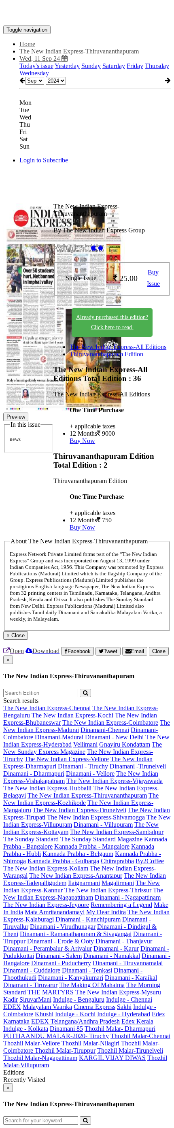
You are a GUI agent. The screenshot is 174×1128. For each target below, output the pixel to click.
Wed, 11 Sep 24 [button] (40, 58)
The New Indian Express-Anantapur (75, 875)
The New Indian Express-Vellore (67, 759)
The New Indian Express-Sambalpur (116, 831)
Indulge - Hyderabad (123, 1014)
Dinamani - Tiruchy (83, 766)
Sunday (91, 65)
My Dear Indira (106, 912)
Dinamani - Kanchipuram (88, 919)
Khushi (44, 1014)
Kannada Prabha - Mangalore (91, 846)
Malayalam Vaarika (47, 1006)
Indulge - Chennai (129, 999)
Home (27, 43)
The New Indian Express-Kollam (45, 868)
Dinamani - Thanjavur (123, 941)
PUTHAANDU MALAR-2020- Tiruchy (56, 1035)
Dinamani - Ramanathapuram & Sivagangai (76, 933)
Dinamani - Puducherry (61, 963)
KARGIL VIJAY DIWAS (112, 1057)
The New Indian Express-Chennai (47, 707)
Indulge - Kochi (75, 1014)
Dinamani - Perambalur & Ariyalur (47, 948)
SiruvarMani (35, 999)
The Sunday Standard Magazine (101, 839)
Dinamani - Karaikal (131, 977)
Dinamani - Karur (116, 948)
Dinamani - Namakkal (111, 955)
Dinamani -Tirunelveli (138, 766)
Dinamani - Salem (59, 955)
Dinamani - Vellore (90, 773)
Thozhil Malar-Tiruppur (65, 1050)
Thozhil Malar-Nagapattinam (40, 1057)
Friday (135, 65)
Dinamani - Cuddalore (31, 970)
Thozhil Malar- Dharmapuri (120, 1028)
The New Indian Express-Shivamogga (96, 817)
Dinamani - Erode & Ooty (60, 941)
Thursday (157, 65)
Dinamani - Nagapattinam (128, 897)
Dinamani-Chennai (105, 729)
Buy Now (82, 440)
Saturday (113, 65)
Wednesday (34, 73)
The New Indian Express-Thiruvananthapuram (87, 795)
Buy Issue (153, 278)
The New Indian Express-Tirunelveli (79, 810)
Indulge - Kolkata (25, 1028)
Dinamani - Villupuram (103, 824)
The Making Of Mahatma (92, 984)
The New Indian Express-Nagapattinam (83, 894)
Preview (15, 417)
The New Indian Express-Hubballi (47, 788)
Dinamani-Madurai (59, 737)
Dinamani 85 (66, 1028)
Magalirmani (118, 882)
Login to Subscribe (43, 160)
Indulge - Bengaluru (78, 999)
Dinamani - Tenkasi (87, 970)
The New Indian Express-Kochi (72, 715)
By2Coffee (150, 861)
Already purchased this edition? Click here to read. (112, 322)
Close (159, 651)
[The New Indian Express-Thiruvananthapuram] (87, 13)
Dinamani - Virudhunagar (62, 926)
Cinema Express (94, 1006)
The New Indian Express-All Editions (118, 346)
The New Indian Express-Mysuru (118, 992)
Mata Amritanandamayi (55, 912)
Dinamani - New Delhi (114, 737)
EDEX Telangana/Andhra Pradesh (75, 1021)
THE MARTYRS (51, 992)
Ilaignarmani (84, 882)
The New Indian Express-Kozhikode (81, 799)
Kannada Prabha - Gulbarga (63, 861)
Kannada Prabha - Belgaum (77, 853)
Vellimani (85, 744)
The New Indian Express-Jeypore (46, 904)
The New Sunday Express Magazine (82, 748)
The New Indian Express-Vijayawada (114, 780)
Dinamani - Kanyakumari (70, 977)
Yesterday (67, 65)
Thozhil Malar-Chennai (140, 1035)
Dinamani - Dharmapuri (33, 773)
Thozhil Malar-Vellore (32, 1043)
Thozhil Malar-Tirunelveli (130, 1050)
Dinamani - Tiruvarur (30, 984)
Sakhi (124, 1006)
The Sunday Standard (31, 839)
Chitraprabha (117, 861)
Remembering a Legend (121, 904)
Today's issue (36, 65)
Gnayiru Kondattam (124, 744)
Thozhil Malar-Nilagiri (90, 1043)
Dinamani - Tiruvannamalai (128, 963)
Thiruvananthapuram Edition (106, 354)
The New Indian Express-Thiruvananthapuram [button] (79, 51)
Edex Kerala (137, 1021)
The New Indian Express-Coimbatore (110, 722)
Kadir (10, 999)
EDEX (12, 1006)
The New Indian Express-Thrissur (108, 890)
